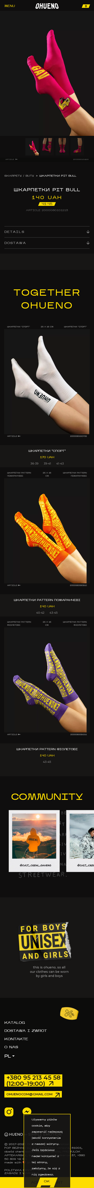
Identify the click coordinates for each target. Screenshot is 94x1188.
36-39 (34, 463)
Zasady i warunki (21, 1173)
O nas (11, 1047)
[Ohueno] (47, 6)
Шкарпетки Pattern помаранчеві (47, 600)
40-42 (40, 612)
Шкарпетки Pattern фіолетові (47, 749)
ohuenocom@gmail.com (29, 1094)
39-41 (47, 463)
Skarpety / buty (19, 175)
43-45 (54, 612)
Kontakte (16, 1039)
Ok (47, 1181)
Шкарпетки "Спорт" (47, 450)
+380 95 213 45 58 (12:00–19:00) (33, 1080)
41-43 (60, 463)
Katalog (14, 1023)
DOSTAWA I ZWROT (25, 1031)
